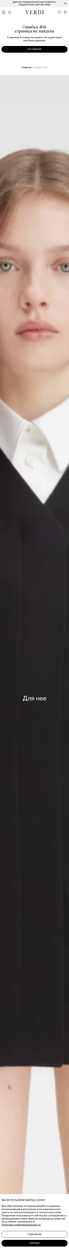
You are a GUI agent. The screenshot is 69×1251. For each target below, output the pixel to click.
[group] (34, 3)
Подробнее (34, 1234)
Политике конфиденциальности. (21, 1225)
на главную (35, 49)
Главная (26, 67)
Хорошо (35, 1243)
